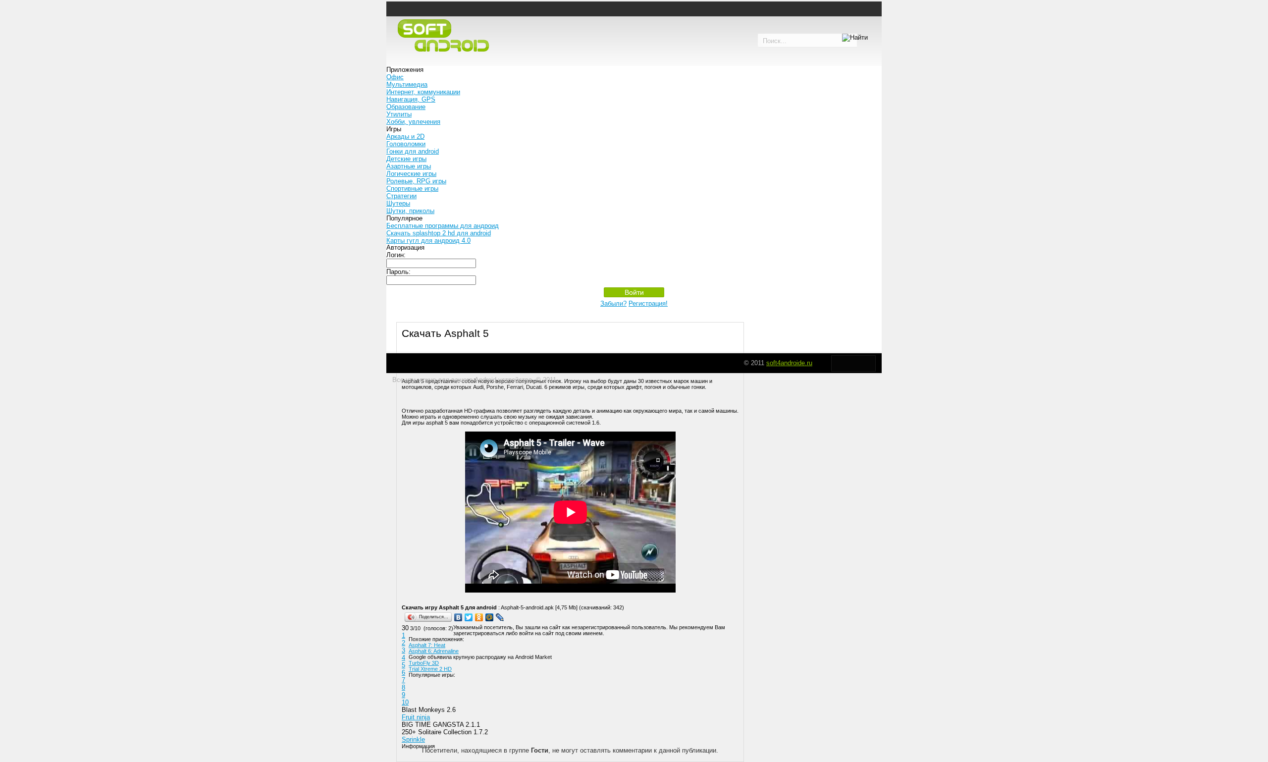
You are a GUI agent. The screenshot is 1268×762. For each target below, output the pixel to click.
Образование (405, 106)
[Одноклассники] (479, 617)
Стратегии (401, 196)
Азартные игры (408, 166)
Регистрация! (648, 303)
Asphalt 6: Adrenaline (434, 651)
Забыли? (613, 303)
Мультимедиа (406, 84)
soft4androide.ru (789, 363)
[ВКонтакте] (458, 617)
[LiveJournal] (500, 617)
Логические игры (411, 173)
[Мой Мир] (489, 617)
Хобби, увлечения (413, 121)
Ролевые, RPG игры (416, 181)
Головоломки (405, 144)
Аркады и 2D (405, 136)
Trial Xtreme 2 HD (430, 669)
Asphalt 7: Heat (427, 645)
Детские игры (406, 159)
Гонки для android (412, 151)
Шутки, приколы (410, 211)
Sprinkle (413, 739)
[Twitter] (469, 617)
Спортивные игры (412, 188)
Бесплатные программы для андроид (442, 225)
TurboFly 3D (424, 663)
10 (405, 702)
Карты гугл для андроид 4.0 (428, 240)
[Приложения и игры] (445, 36)
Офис (395, 77)
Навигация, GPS (410, 99)
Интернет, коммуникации (423, 92)
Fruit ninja (416, 717)
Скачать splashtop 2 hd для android (438, 233)
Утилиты (399, 114)
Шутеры (398, 203)
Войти (634, 292)
